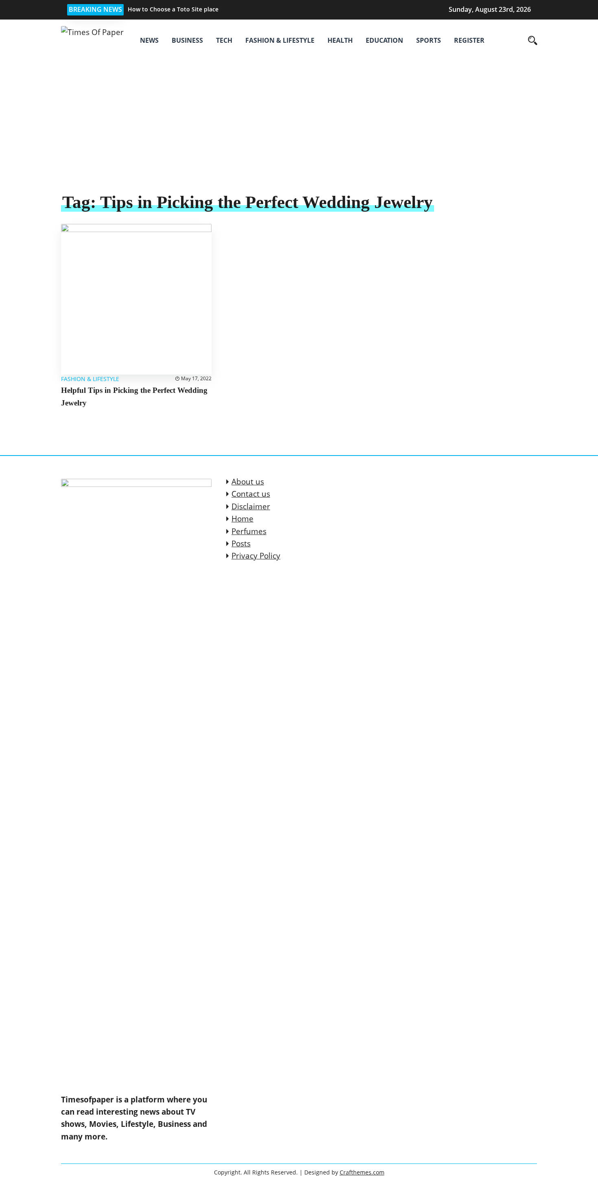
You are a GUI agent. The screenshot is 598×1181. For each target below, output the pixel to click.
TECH (224, 40)
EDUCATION (384, 40)
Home (242, 518)
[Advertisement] (299, 130)
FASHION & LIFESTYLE (279, 40)
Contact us (250, 494)
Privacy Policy (255, 555)
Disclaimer (250, 506)
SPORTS (428, 40)
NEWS (149, 40)
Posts (241, 543)
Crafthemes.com (362, 1172)
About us (247, 481)
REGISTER (469, 40)
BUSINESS (187, 40)
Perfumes (248, 531)
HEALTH (340, 40)
